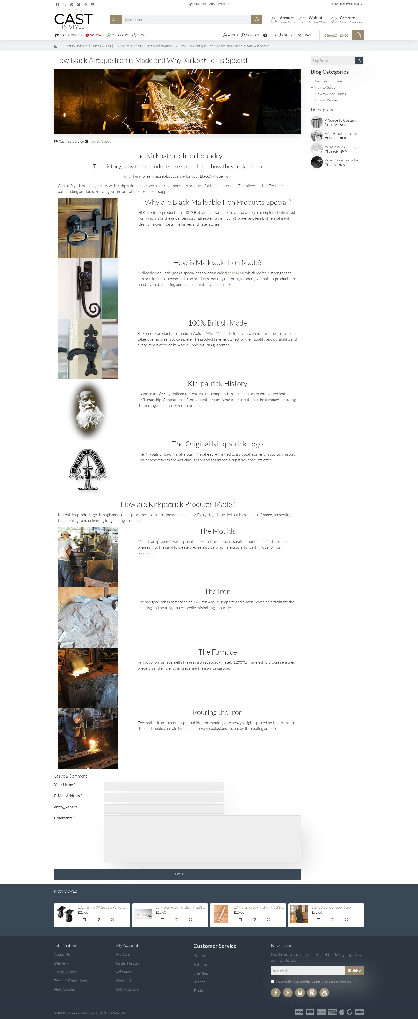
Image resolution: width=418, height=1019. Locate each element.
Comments (63, 817)
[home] (56, 45)
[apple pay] (341, 1012)
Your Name (63, 784)
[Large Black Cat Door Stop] (299, 914)
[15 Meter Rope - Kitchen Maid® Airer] (143, 914)
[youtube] (86, 4)
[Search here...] (256, 19)
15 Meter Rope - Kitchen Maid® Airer (181, 907)
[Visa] (299, 1012)
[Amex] (332, 1012)
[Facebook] (57, 4)
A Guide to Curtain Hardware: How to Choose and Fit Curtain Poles (343, 120)
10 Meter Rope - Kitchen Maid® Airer (259, 907)
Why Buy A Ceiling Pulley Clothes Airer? (343, 147)
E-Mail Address (67, 795)
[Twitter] (64, 4)
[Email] (93, 4)
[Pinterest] (78, 4)
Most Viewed (65, 891)
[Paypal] (321, 1012)
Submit (177, 874)
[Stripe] (359, 1012)
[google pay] (350, 1012)
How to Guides (100, 141)
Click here (132, 176)
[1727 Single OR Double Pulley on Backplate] (65, 914)
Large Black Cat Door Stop (331, 907)
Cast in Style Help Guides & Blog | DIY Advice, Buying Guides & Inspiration (118, 46)
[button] (84, 920)
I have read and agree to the (313, 981)
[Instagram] (300, 992)
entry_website (66, 806)
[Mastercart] (310, 1012)
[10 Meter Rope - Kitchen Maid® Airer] (221, 914)
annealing (236, 272)
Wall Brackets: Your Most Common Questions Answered (343, 133)
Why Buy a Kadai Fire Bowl (343, 160)
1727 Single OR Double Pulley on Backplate (103, 907)
